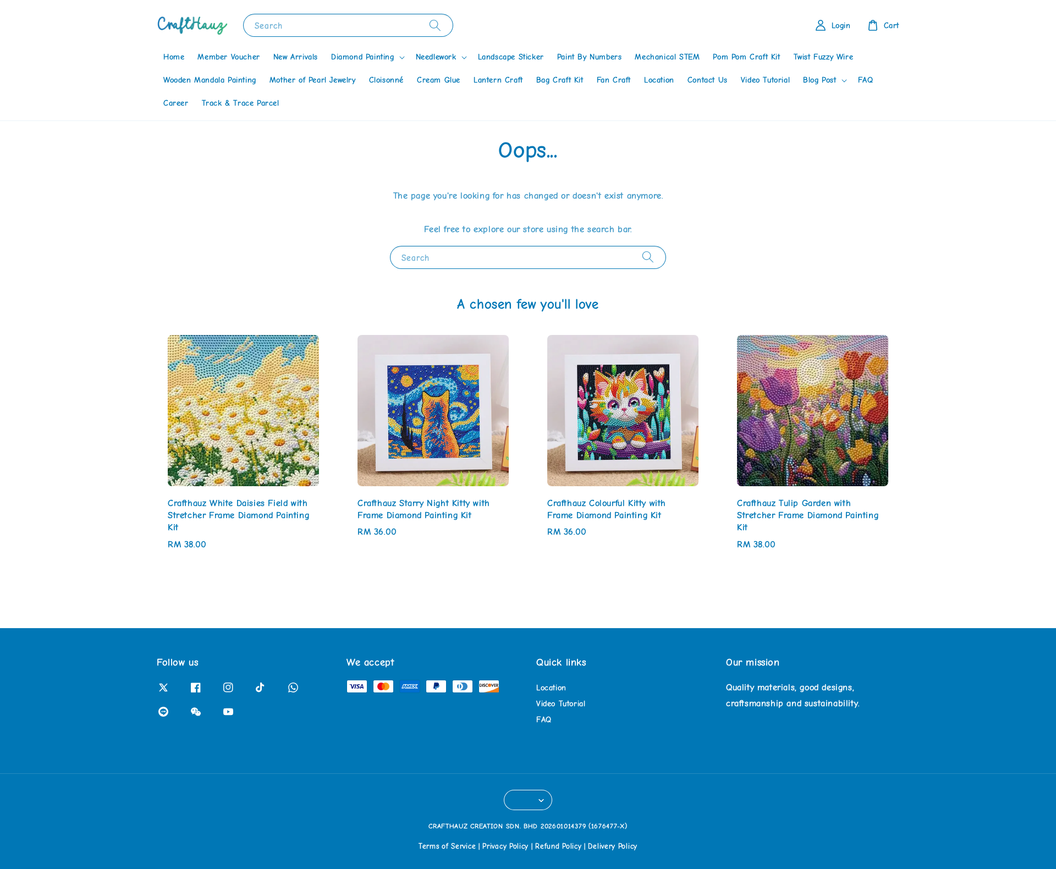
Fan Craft (614, 80)
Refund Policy (558, 846)
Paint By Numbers (589, 57)
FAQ (865, 80)
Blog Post (819, 80)
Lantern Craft (498, 80)
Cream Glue (438, 80)
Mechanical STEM (667, 57)
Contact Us (708, 80)
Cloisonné (386, 80)
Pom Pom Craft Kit (746, 57)
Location (659, 80)
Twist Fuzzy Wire (824, 57)
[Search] (435, 25)
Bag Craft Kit (560, 80)
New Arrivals (295, 57)
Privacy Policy (505, 846)
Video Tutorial (765, 80)
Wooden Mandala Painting (209, 80)
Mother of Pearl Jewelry (313, 80)
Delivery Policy (612, 846)
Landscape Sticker (511, 57)
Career (176, 103)
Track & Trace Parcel (240, 103)
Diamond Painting (362, 57)
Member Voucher (228, 57)
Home (173, 57)
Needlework (436, 57)
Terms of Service (447, 846)
